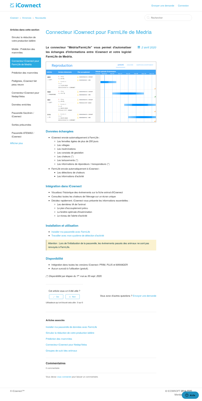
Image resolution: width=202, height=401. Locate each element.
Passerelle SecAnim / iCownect (23, 114)
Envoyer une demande (163, 5)
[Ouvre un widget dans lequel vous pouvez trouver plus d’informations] (190, 395)
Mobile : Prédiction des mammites (23, 50)
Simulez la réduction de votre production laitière (24, 38)
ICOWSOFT (174, 390)
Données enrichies (21, 104)
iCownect (14, 17)
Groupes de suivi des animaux (61, 350)
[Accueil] (25, 6)
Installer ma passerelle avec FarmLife (70, 231)
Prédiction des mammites (25, 72)
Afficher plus (16, 143)
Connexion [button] (183, 5)
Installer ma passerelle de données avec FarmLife (71, 326)
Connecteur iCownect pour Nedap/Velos (25, 94)
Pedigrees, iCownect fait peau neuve (24, 82)
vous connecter (64, 376)
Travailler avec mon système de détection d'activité (77, 235)
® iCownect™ (17, 390)
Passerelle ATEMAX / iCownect (23, 134)
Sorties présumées (21, 124)
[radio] (56, 296)
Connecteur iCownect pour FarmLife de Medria (25, 62)
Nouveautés (40, 17)
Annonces (26, 17)
